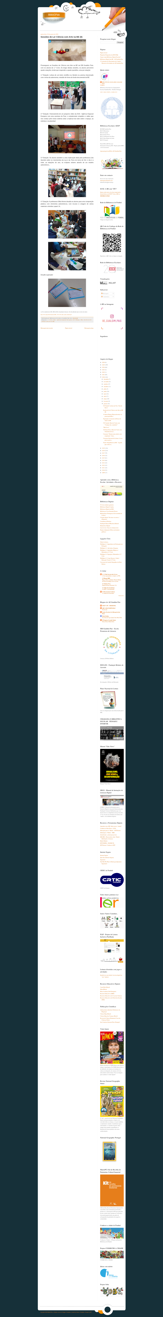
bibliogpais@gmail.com (106, 180)
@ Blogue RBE (106, 578)
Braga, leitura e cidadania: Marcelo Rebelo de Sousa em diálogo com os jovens (111, 580)
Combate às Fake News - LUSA (108, 828)
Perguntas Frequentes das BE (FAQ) (109, 55)
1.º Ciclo (50, 320)
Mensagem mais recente (47, 328)
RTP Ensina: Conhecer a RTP (107, 845)
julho (105, 389)
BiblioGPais (54, 14)
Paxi (82, 320)
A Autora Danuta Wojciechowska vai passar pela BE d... (112, 415)
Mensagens (105, 293)
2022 (103, 372)
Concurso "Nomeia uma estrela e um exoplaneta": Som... (112, 435)
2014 (103, 460)
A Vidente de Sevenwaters (108, 593)
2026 (103, 362)
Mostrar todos (121, 595)
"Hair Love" (106, 427)
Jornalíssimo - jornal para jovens (108, 835)
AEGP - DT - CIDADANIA (109, 605)
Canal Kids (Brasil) (105, 987)
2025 (103, 365)
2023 (103, 370)
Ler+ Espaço (76, 320)
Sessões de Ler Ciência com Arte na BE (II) (61, 37)
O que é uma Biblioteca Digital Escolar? (110, 57)
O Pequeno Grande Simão (109, 620)
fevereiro (106, 401)
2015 (103, 458)
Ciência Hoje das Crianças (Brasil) (109, 1016)
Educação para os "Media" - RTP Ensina (110, 830)
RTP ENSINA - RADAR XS (107, 843)
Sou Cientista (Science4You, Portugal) (110, 1022)
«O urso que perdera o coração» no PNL (111, 576)
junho (105, 391)
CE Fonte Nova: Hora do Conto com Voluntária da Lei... (112, 430)
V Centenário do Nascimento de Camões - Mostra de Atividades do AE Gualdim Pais (111, 62)
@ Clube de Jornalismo (108, 588)
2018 (103, 450)
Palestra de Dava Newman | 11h (109, 585)
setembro (106, 386)
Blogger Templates (66, 1312)
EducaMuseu (103, 989)
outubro (106, 384)
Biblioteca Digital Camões (107, 507)
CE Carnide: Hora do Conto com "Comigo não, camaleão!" (111, 424)
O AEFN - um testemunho (108, 589)
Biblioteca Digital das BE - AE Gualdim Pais (111, 59)
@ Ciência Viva (106, 584)
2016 (103, 455)
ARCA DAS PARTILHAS (108, 608)
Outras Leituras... (104, 542)
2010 (103, 470)
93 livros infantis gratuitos (107, 505)
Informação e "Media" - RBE (107, 832)
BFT (91, 1312)
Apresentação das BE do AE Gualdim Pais (110, 151)
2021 (103, 374)
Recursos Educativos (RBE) (107, 993)
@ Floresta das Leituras (108, 592)
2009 (103, 472)
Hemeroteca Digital (105, 526)
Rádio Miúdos (104, 841)
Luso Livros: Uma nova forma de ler (109, 528)
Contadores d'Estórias (105, 521)
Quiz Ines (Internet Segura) (107, 857)
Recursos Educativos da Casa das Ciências (111, 996)
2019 (103, 448)
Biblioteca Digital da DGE (107, 509)
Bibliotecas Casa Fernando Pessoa (109, 511)
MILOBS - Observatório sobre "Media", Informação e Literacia (110, 838)
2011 (103, 468)
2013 (103, 463)
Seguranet (102, 860)
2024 (103, 367)
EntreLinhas (105, 616)
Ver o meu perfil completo (108, 92)
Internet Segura (104, 855)
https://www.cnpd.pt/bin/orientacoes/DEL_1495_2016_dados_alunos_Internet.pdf (56, 314)
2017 (103, 453)
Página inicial (68, 328)
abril (105, 396)
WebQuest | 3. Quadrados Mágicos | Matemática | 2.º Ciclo (109, 551)
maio (105, 394)
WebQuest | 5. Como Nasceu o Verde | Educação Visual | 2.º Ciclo (109, 559)
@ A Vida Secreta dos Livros (109, 574)
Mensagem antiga (88, 328)
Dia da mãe (104, 609)
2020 (103, 377)
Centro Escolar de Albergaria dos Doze (111, 612)
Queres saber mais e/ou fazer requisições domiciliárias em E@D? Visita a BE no (110, 194)
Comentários (105, 297)
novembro (106, 381)
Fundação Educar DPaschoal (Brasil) (109, 523)
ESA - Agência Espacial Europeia (62, 320)
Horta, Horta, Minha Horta (108, 621)
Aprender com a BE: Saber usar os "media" (111, 826)
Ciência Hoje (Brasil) (105, 1014)
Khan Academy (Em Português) (108, 991)
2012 (103, 465)
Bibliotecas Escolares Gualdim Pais (112, 83)
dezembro (106, 379)
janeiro (106, 403)
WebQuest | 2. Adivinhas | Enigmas (109, 548)
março (105, 399)
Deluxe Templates (80, 1312)
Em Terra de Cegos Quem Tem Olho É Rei (112, 617)
